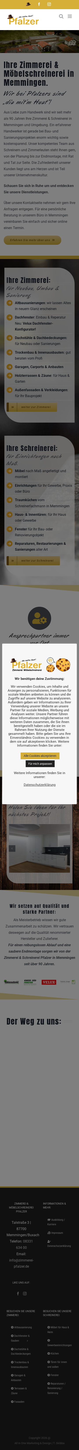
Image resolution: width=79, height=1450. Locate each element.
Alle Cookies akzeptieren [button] (40, 756)
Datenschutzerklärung (40, 785)
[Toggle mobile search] (61, 16)
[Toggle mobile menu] (70, 16)
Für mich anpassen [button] (40, 763)
